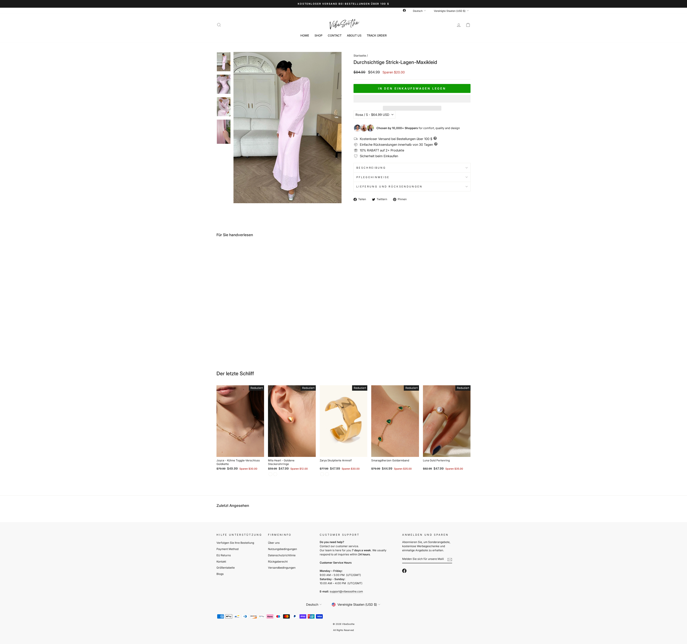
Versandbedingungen (282, 567)
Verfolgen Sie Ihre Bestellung (235, 542)
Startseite (360, 55)
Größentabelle (225, 567)
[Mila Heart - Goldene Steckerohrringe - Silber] (275, 474)
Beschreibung (371, 167)
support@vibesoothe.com (346, 591)
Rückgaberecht (278, 561)
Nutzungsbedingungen (282, 549)
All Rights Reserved (343, 630)
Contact (335, 35)
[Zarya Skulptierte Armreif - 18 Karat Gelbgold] (322, 474)
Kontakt (221, 561)
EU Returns (223, 555)
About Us (354, 35)
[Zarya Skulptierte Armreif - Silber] (327, 474)
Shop (318, 35)
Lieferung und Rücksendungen (389, 186)
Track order (377, 35)
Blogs (220, 574)
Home (304, 35)
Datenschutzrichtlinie (282, 555)
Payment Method (227, 549)
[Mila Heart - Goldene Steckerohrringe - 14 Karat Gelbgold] (270, 474)
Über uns (274, 542)
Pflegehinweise (372, 177)
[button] (412, 99)
